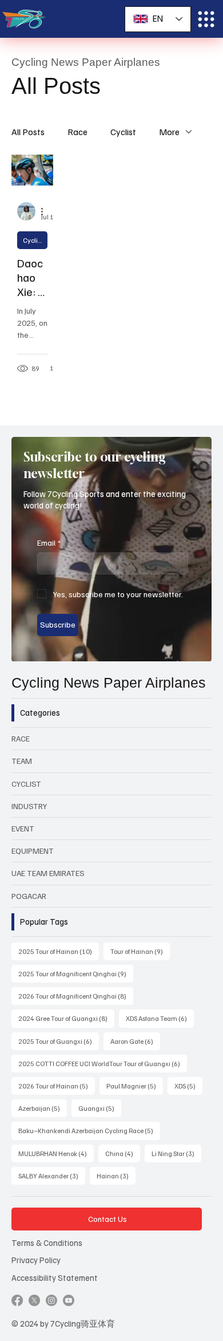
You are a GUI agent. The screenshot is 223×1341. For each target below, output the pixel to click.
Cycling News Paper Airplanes (108, 683)
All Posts (28, 131)
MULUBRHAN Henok (56, 1153)
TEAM (21, 761)
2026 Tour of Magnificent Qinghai (75, 995)
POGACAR (28, 896)
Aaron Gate (135, 1041)
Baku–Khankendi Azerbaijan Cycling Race (89, 1130)
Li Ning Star (176, 1153)
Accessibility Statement (54, 1277)
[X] (34, 1300)
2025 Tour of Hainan (58, 951)
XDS (188, 1085)
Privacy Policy (36, 1260)
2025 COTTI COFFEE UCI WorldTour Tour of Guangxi (102, 1063)
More (169, 131)
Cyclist (123, 131)
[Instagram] (51, 1300)
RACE (20, 738)
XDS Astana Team (160, 1018)
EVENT (22, 828)
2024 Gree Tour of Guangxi (66, 1018)
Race (77, 131)
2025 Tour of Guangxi (58, 1041)
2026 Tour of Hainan (56, 1085)
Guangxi (99, 1108)
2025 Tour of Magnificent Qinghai (75, 973)
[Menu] (206, 19)
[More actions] (46, 211)
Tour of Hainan (140, 951)
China (122, 1153)
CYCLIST (26, 783)
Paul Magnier (134, 1085)
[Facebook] (17, 1300)
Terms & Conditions (46, 1242)
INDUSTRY (29, 806)
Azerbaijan (42, 1108)
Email (49, 542)
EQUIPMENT (32, 850)
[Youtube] (68, 1300)
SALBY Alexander (51, 1175)
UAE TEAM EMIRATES (48, 873)
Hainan (116, 1175)
